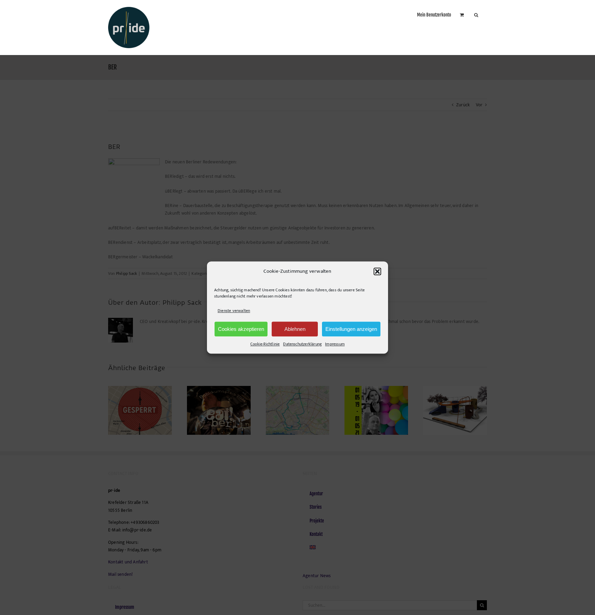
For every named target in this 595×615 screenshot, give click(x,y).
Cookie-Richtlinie (265, 344)
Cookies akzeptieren (241, 329)
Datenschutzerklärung (302, 344)
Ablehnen (294, 329)
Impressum (335, 344)
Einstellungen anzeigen (351, 329)
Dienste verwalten (234, 310)
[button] (377, 271)
